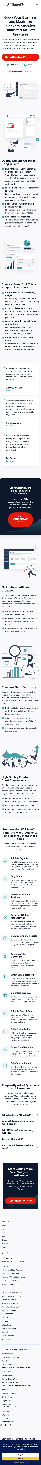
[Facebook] (8, 1253)
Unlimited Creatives (21, 992)
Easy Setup (16, 876)
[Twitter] (3, 1253)
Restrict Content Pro (9, 1379)
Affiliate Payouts (19, 858)
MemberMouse (7, 1375)
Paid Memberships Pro (10, 1382)
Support (5, 1318)
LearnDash (6, 1411)
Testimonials (6, 1233)
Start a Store (6, 1339)
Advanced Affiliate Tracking (20, 896)
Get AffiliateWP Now (18, 57)
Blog (3, 1236)
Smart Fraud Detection (22, 1047)
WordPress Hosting (9, 1328)
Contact (4, 1240)
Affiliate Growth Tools (22, 1011)
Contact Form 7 (7, 1404)
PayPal (4, 1361)
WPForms (5, 1390)
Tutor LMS (5, 1418)
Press (4, 1229)
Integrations (6, 1325)
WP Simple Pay (7, 1364)
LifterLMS (5, 1415)
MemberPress (7, 1372)
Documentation (7, 1321)
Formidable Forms (9, 1393)
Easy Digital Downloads (10, 1357)
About (4, 1225)
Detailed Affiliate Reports (24, 935)
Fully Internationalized (22, 1063)
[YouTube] (11, 1425)
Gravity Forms (7, 1397)
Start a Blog (6, 1332)
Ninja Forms (6, 1400)
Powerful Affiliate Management (20, 916)
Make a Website (8, 1336)
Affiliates (5, 1243)
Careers (4, 1247)
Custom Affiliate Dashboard (19, 955)
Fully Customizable (20, 1029)
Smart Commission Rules (24, 974)
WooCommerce (7, 1354)
